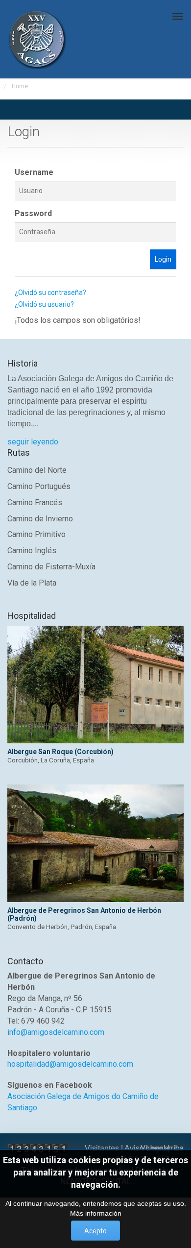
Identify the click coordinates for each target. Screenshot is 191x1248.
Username (34, 172)
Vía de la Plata (31, 582)
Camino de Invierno (40, 518)
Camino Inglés (31, 550)
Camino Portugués (39, 486)
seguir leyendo (32, 441)
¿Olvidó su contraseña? (50, 292)
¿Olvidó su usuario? (44, 304)
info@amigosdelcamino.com (55, 1032)
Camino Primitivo (36, 534)
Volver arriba (162, 1148)
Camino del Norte (37, 470)
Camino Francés (34, 502)
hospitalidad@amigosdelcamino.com (70, 1064)
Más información (95, 1213)
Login (163, 259)
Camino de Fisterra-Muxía (51, 566)
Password (33, 213)
